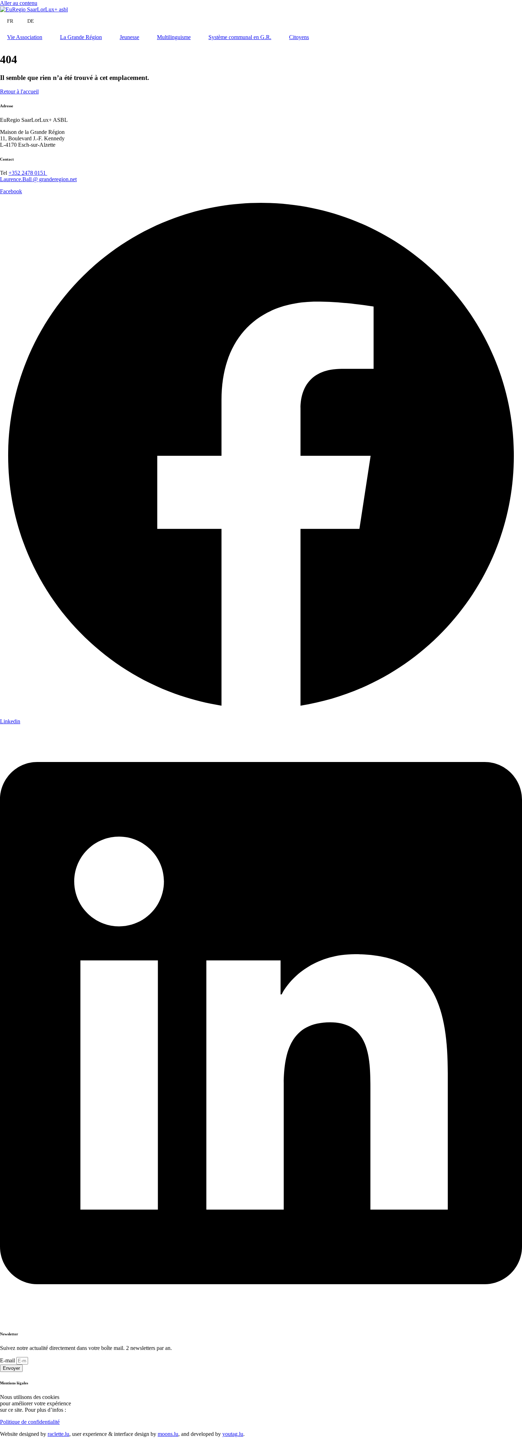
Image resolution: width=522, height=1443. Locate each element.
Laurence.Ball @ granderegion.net (38, 179)
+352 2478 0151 (28, 173)
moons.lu (168, 1434)
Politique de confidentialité (30, 1422)
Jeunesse (129, 37)
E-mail (8, 1360)
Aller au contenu (18, 3)
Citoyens (299, 37)
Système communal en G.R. (239, 37)
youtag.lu (232, 1434)
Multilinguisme (174, 37)
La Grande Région (81, 37)
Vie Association (24, 37)
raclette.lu (58, 1434)
